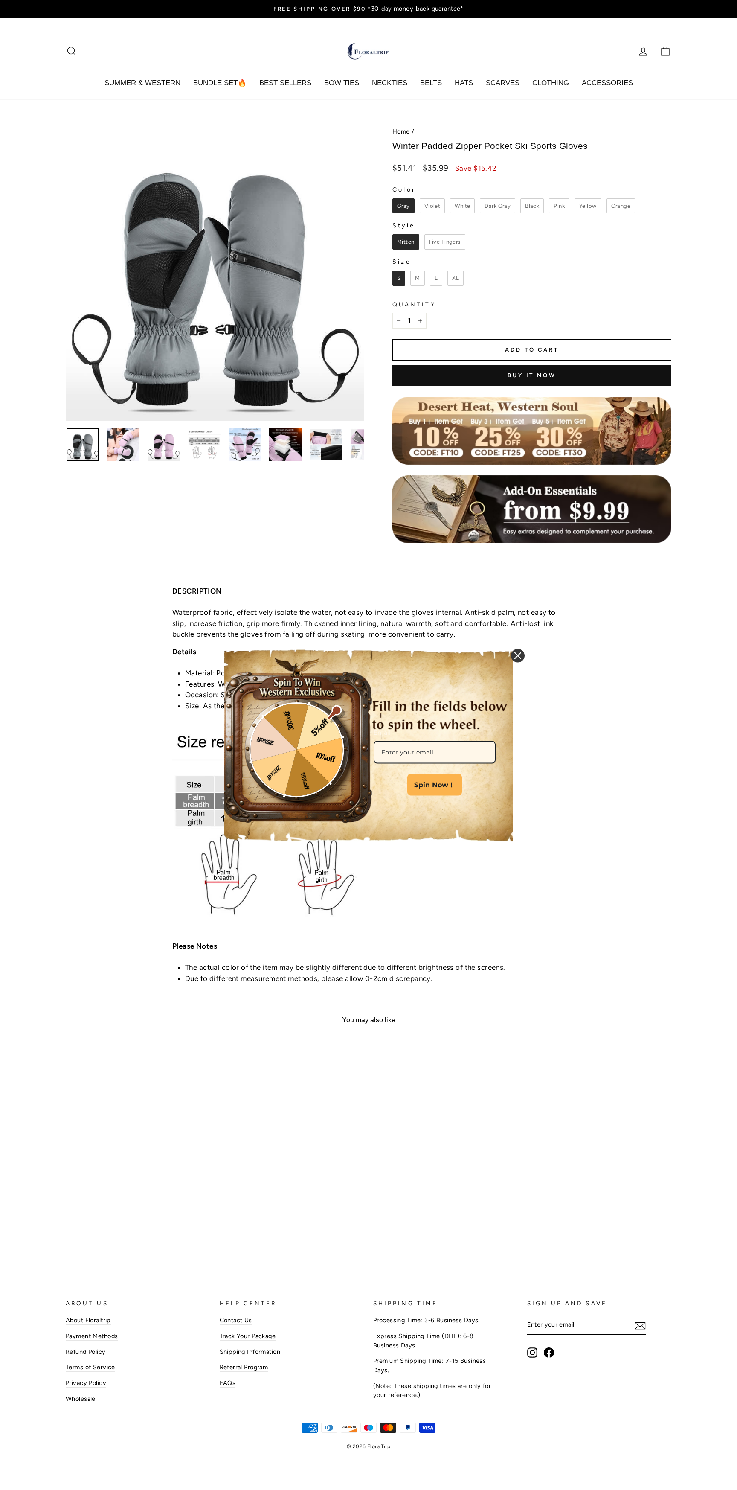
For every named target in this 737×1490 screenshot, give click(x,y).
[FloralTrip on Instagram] (532, 1352)
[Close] (518, 656)
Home (401, 131)
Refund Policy (86, 1352)
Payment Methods (92, 1336)
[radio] (403, 206)
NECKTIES (389, 83)
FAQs (228, 1383)
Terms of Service (90, 1367)
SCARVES (502, 83)
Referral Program (244, 1367)
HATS (464, 83)
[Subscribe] (640, 1325)
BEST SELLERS (285, 83)
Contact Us (236, 1320)
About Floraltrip (88, 1320)
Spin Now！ (434, 785)
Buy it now (532, 375)
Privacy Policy (86, 1383)
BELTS (431, 83)
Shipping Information (250, 1352)
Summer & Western (142, 83)
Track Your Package (248, 1336)
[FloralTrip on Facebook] (549, 1352)
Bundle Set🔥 (220, 83)
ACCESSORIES (607, 83)
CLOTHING (550, 83)
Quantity (414, 304)
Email (382, 732)
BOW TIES (341, 83)
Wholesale (81, 1399)
